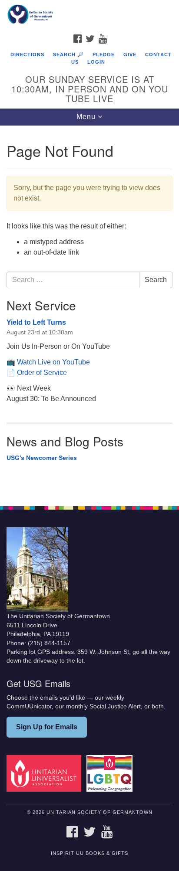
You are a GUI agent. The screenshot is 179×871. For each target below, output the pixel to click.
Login (96, 62)
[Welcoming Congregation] (111, 772)
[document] (89, 311)
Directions (27, 54)
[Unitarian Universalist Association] (46, 772)
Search (156, 279)
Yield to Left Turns (36, 322)
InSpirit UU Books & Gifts (89, 853)
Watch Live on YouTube (53, 362)
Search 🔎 (68, 54)
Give (129, 54)
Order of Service (42, 372)
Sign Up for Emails (46, 727)
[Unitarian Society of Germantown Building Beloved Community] (89, 14)
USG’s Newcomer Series (42, 457)
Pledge (104, 54)
